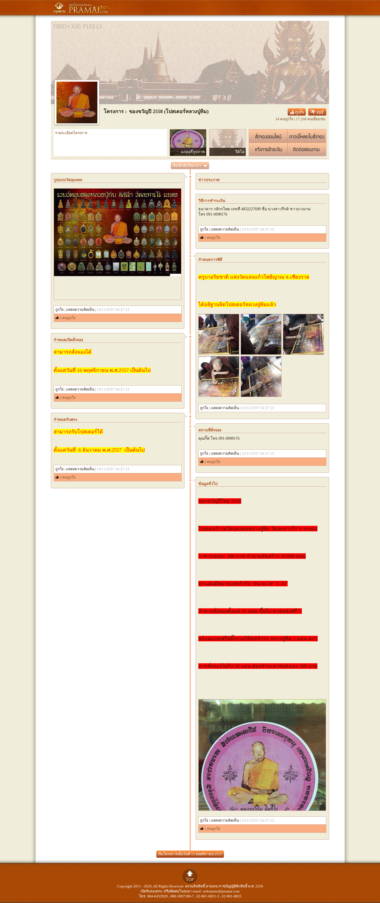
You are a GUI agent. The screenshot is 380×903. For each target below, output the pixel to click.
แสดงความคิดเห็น (80, 309)
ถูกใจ (59, 309)
